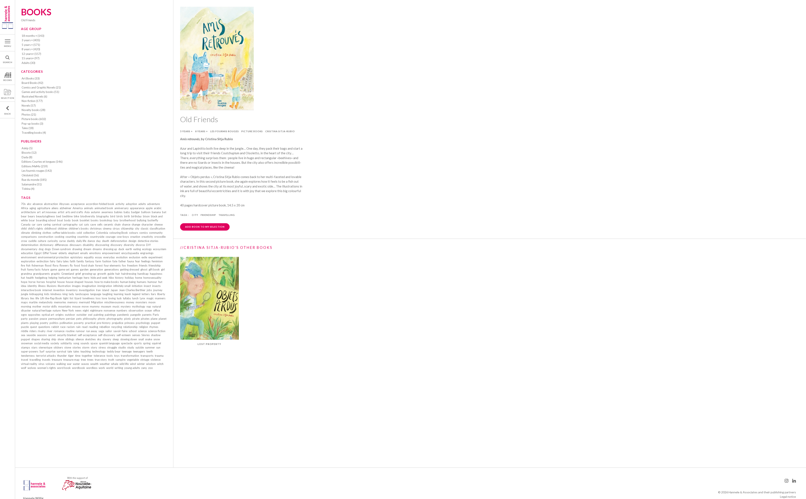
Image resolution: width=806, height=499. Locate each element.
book (75, 220)
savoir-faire (120, 331)
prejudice (117, 323)
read (85, 327)
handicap (143, 273)
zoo (150, 368)
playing (34, 323)
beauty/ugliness (45, 216)
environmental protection (53, 257)
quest (33, 327)
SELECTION (7, 98)
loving (112, 298)
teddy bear (113, 351)
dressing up (110, 249)
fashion (106, 261)
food (77, 265)
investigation (87, 290)
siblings (69, 339)
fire (23, 265)
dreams (97, 249)
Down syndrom (61, 249)
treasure (57, 359)
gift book (154, 269)
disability (88, 245)
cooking (59, 236)
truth (111, 359)
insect (147, 286)
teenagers (139, 351)
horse (32, 282)
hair (117, 273)
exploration (28, 261)
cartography (70, 224)
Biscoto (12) (29, 152)
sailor (108, 331)
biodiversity (87, 216)
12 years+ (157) (31, 53)
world (109, 368)
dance (91, 241)
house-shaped (74, 282)
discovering (102, 245)
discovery (116, 245)
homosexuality (152, 277)
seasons (42, 335)
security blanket (66, 335)
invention (59, 290)
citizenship (127, 228)
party (24, 318)
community (156, 232)
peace (43, 318)
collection (89, 232)
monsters (141, 302)
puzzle (25, 327)
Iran (98, 290)
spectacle (126, 343)
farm (98, 261)
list (71, 298)
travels (46, 359)
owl (90, 314)
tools (109, 355)
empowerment (111, 253)
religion (143, 327)
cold (79, 232)
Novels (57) (29, 105)
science (142, 331)
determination (29, 245)
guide (110, 273)
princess (129, 323)
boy (116, 220)
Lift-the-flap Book (51, 298)
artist (61, 212)
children (62, 228)
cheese (158, 224)
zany (144, 368)
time (77, 355)
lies (32, 298)
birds (119, 216)
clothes (46, 232)
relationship (130, 327)
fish (28, 265)
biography (102, 216)
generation (96, 269)
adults (142, 204)
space (94, 343)
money (130, 302)
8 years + (201, 131)
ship (53, 339)
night (86, 310)
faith (72, 261)
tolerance (99, 355)
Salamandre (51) (32, 184)
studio (122, 347)
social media (41, 343)
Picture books (252, 131)
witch (160, 364)
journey (157, 290)
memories (60, 302)
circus (116, 228)
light (65, 298)
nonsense (109, 310)
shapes (35, 339)
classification (157, 228)
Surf (41, 351)
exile (144, 257)
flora (55, 265)
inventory (72, 290)
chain (117, 224)
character (147, 224)
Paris (156, 314)
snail (141, 339)
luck (119, 298)
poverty (79, 323)
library (25, 298)
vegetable (133, 359)
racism (71, 327)
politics (54, 323)
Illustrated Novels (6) (34, 96)
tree (83, 359)
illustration (64, 286)
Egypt (38, 253)
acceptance (78, 204)
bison (146, 216)
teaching (85, 351)
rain (78, 327)
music (116, 306)
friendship (155, 265)
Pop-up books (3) (32, 123)
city (137, 228)
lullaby (127, 298)
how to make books (106, 282)
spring (146, 343)
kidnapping (36, 294)
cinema (107, 228)
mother (36, 306)
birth (127, 216)
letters (146, 294)
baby (127, 212)
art (39, 212)
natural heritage (41, 310)
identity (32, 286)
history (119, 277)
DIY (148, 245)
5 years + (186, 131)
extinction (43, 261)
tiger (71, 355)
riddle (24, 331)
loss (98, 298)
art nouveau (49, 212)
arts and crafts (74, 212)
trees (90, 359)
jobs (149, 290)
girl (163, 269)
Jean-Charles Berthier (132, 290)
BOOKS (7, 80)
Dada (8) (27, 157)
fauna (130, 261)
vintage (144, 359)
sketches (90, 339)
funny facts (34, 269)
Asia (87, 212)
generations (111, 269)
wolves (31, 368)
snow (156, 339)
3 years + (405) (31, 40)
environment (29, 257)
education (27, 253)
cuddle (32, 241)
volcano (50, 364)
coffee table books (63, 232)
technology (99, 351)
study (130, 347)
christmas (96, 228)
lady (71, 294)
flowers (64, 265)
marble (33, 302)
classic (144, 228)
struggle (112, 347)
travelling (35, 359)
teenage (127, 351)
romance (59, 331)
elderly (63, 253)
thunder (62, 355)
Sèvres (145, 335)
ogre (24, 314)
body (67, 220)
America (78, 208)
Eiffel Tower (50, 253)
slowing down (128, 339)
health (30, 277)
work (102, 368)
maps (24, 302)
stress (102, 347)
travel (24, 359)
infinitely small (122, 286)
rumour (80, 331)
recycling (116, 327)
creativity (147, 236)
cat (81, 224)
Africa (24, 208)
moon (152, 302)
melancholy (46, 302)
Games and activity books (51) (40, 92)
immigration (104, 286)
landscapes (82, 294)
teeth (149, 351)
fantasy (89, 261)
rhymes (153, 327)
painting (98, 314)
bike (76, 216)
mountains (64, 306)
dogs (48, 249)
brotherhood (128, 220)
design (132, 241)
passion (33, 318)
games (75, 269)
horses (41, 282)
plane (154, 318)
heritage (77, 277)
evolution (122, 257)
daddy (71, 241)
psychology (143, 323)
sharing (45, 339)
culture (42, 241)
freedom (132, 265)
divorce (140, 245)
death (105, 241)
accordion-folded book (100, 204)
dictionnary (47, 245)
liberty (161, 294)
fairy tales (63, 261)
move (85, 306)
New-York (68, 310)
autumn (95, 212)
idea (23, 286)
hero (86, 277)
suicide (139, 347)
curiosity (52, 241)
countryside (97, 236)
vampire (120, 359)
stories (76, 347)
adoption (131, 204)
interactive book (31, 290)
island (105, 290)
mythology (138, 306)
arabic (157, 208)
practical (90, 323)
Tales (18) (28, 128)
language (95, 294)
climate (25, 232)
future (45, 269)
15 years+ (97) (30, 58)
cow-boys (123, 236)
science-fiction (156, 331)
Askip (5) (27, 148)
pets (79, 318)
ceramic (108, 224)
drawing (77, 249)
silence (80, 339)
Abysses (64, 204)
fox (124, 265)
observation (135, 310)
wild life (124, 364)
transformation (130, 355)
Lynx (142, 298)
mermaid (84, 302)
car (33, 224)
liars (153, 294)
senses (136, 335)
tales (76, 351)
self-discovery (106, 335)
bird (112, 216)
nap (149, 306)
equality (89, 257)
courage (110, 236)
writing (119, 368)
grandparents (41, 273)
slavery (106, 339)
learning (118, 294)
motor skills (50, 306)
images (76, 286)
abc (29, 204)
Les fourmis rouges (224, 131)
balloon (145, 212)
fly (71, 265)
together (87, 355)
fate (115, 261)
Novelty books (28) (33, 110)
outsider (81, 314)
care (39, 224)
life (37, 298)
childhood (50, 228)
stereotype (45, 347)
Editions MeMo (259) (35, 166)
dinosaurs (75, 245)
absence (38, 204)
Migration (97, 302)
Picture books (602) (34, 119)
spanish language (109, 343)
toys (116, 355)
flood (48, 265)
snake (148, 339)
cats (86, 224)
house (61, 282)
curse (62, 241)
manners (160, 298)
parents (147, 314)
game (53, 269)
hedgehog (41, 277)
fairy (52, 261)
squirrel (156, 343)
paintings (110, 314)
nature (57, 310)
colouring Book (118, 232)
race (62, 327)
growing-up (89, 273)
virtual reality (29, 364)
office (156, 310)
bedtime (67, 216)
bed (58, 216)
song (76, 343)
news (78, 310)
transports (146, 355)
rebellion (104, 327)
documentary (29, 249)
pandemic (123, 314)
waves (85, 364)
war (69, 364)
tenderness (28, 355)
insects (156, 286)
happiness (156, 273)
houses (89, 282)
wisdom (151, 364)
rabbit (55, 327)
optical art (48, 314)
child (24, 228)
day (98, 241)
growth (101, 273)
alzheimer (65, 208)
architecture (28, 212)
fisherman (38, 265)
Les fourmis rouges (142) (37, 170)
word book (64, 368)
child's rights (35, 228)
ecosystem (159, 249)
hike (111, 277)
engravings (146, 253)
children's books (79, 228)
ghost (143, 269)
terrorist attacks (46, 355)
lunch (135, 298)
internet (47, 290)
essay (98, 257)
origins (59, 314)
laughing (107, 294)
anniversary (121, 208)
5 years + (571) (31, 44)
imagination (89, 286)
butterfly (153, 220)
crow (24, 241)
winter (141, 364)
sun (158, 347)
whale (114, 364)
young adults (132, 368)
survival (61, 351)
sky (99, 339)
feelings (145, 261)
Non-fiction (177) (32, 101)
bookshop (106, 220)
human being (128, 282)
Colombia (102, 232)
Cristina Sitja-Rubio (280, 131)
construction (45, 236)
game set (63, 269)
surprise (50, 351)
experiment (155, 257)
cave (93, 224)
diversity (129, 245)
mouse (76, 306)
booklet (84, 220)
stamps (25, 347)
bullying (141, 220)
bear (24, 216)
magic (150, 298)
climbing (36, 232)
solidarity (66, 343)
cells (99, 224)
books (94, 220)
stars (34, 347)
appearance (137, 208)
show (61, 339)
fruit (23, 269)
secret (52, 335)
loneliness (88, 298)
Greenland (67, 273)
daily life (81, 241)
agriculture (43, 208)
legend (136, 294)
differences (61, 245)
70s (23, 204)
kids (46, 294)
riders (33, 331)
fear (137, 261)
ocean (148, 310)
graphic (55, 273)
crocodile (160, 236)
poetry (44, 323)
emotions (95, 253)
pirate (136, 318)
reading (93, 327)
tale (69, 351)
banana (156, 212)
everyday (109, 257)
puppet (155, 323)
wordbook (78, 368)
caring (47, 224)
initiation (137, 286)
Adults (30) (28, 63)
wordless (91, 368)
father (122, 261)
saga (101, 331)
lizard (78, 298)
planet (162, 318)
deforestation (118, 241)
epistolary (76, 257)
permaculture (56, 318)
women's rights (46, 368)
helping (52, 277)
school (133, 331)
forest (99, 265)
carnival (56, 224)
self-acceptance (87, 335)
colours (133, 232)
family (80, 261)
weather (105, 364)
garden (84, 269)
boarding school (46, 220)
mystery (126, 306)
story (94, 347)
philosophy (90, 318)
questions (44, 327)
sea (23, 335)
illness (42, 286)
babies (118, 212)
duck (121, 249)
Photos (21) (29, 114)
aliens (54, 208)
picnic (127, 318)
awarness (107, 212)
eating (137, 249)
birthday (136, 216)
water (76, 364)
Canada (25, 224)
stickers (58, 347)
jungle (24, 294)
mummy (95, 306)
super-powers (29, 351)
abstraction (51, 204)
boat (60, 220)
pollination (66, 323)
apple (149, 208)
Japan (114, 290)
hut (160, 282)
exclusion (134, 257)
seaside (31, 335)
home (138, 277)
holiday (129, 277)
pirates (145, 318)
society (54, 343)
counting (70, 236)
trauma (159, 355)
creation (135, 236)
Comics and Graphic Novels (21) (41, 87)
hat (23, 277)
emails (84, 253)
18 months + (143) (33, 35)
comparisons (29, 236)
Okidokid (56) (30, 175)
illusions (51, 286)
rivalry (42, 331)
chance (126, 224)
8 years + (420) (31, 49)
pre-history (104, 323)
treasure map (71, 359)
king (65, 294)
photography (115, 318)
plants (25, 323)
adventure (153, 204)
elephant (73, 253)
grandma (26, 273)
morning (26, 306)
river (49, 331)
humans (141, 282)
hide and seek (99, 277)
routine (70, 331)
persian (70, 318)
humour (152, 282)
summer (150, 347)
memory (72, 302)
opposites (34, 314)
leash (128, 294)
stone (67, 347)
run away (91, 331)
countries (83, 236)
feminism (157, 261)
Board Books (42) (32, 82)
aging (32, 208)
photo (101, 318)
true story (101, 359)
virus (41, 364)
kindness (56, 294)
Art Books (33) (31, 78)
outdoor (70, 314)
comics (143, 232)
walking (61, 364)
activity (119, 204)
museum (106, 306)
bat (164, 212)
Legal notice (788, 496)
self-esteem (123, 335)
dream (87, 249)
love (104, 298)
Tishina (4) (28, 188)
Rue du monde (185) (34, 179)
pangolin (135, 314)
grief (78, 273)
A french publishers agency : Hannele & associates (7, 17)
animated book (103, 208)
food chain (87, 265)
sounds (84, 343)
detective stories (148, 241)
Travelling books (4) (34, 132)
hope (24, 282)
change (136, 224)
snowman (27, 343)
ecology (147, 249)
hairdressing (128, 273)
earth (129, 249)
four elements (112, 265)
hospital (51, 282)
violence (155, 359)
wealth (94, 364)
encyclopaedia (130, 253)
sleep (116, 339)
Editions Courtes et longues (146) (42, 161)
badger (135, 212)
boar (32, 220)
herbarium (65, 277)
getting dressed (129, 269)
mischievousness (114, 302)
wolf (23, 368)
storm (85, 347)
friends (143, 265)
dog (41, 249)
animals (88, 208)
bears (31, 216)
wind (133, 364)
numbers (121, 310)
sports (138, 343)
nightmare (96, 310)
